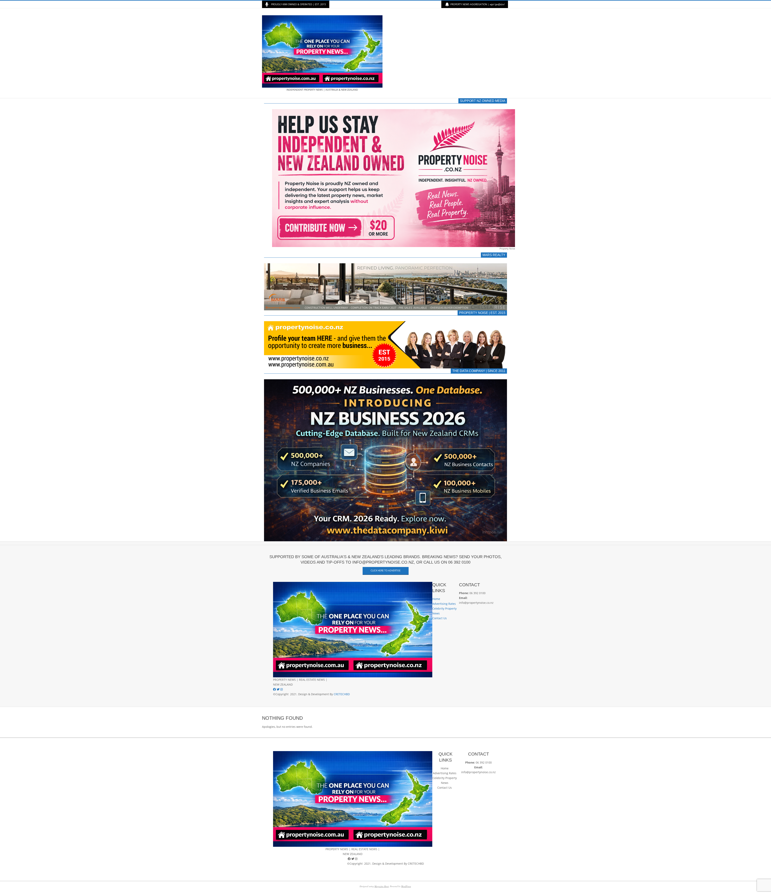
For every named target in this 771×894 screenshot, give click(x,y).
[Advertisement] (447, 53)
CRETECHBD (342, 694)
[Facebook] (275, 689)
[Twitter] (278, 689)
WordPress (406, 886)
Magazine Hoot (381, 886)
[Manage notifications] (10, 883)
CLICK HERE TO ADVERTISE (386, 570)
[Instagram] (281, 689)
